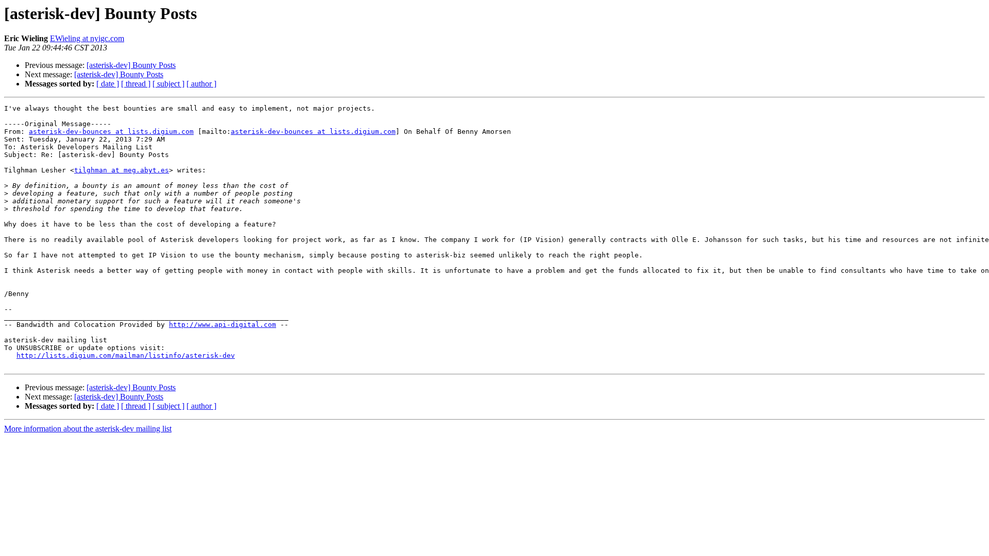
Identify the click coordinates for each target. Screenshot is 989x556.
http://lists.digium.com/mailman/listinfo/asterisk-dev (125, 355)
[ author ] (201, 83)
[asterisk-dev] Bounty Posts (131, 65)
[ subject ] (168, 83)
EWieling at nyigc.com (87, 38)
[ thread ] (135, 83)
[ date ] (107, 83)
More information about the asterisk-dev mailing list (88, 428)
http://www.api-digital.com (222, 324)
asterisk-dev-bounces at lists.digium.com (111, 131)
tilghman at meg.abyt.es (121, 170)
